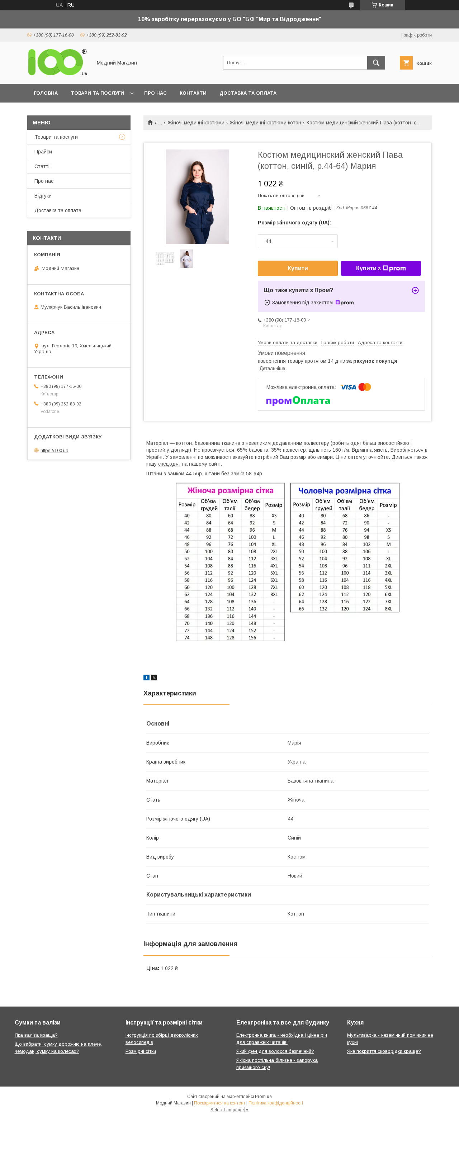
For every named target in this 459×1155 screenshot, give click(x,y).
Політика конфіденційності (276, 1103)
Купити (298, 268)
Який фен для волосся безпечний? (275, 1051)
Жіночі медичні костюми (195, 122)
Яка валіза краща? (36, 1035)
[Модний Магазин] (57, 74)
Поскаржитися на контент (219, 1103)
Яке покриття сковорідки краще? (384, 1051)
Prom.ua (263, 1096)
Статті (41, 166)
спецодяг (169, 464)
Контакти (193, 93)
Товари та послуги (97, 93)
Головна (46, 93)
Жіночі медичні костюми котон (265, 122)
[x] (154, 678)
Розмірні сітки (141, 1051)
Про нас (155, 93)
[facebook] (146, 678)
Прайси (43, 152)
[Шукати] (376, 63)
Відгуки (43, 196)
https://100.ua (54, 450)
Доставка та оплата (247, 93)
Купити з (368, 268)
